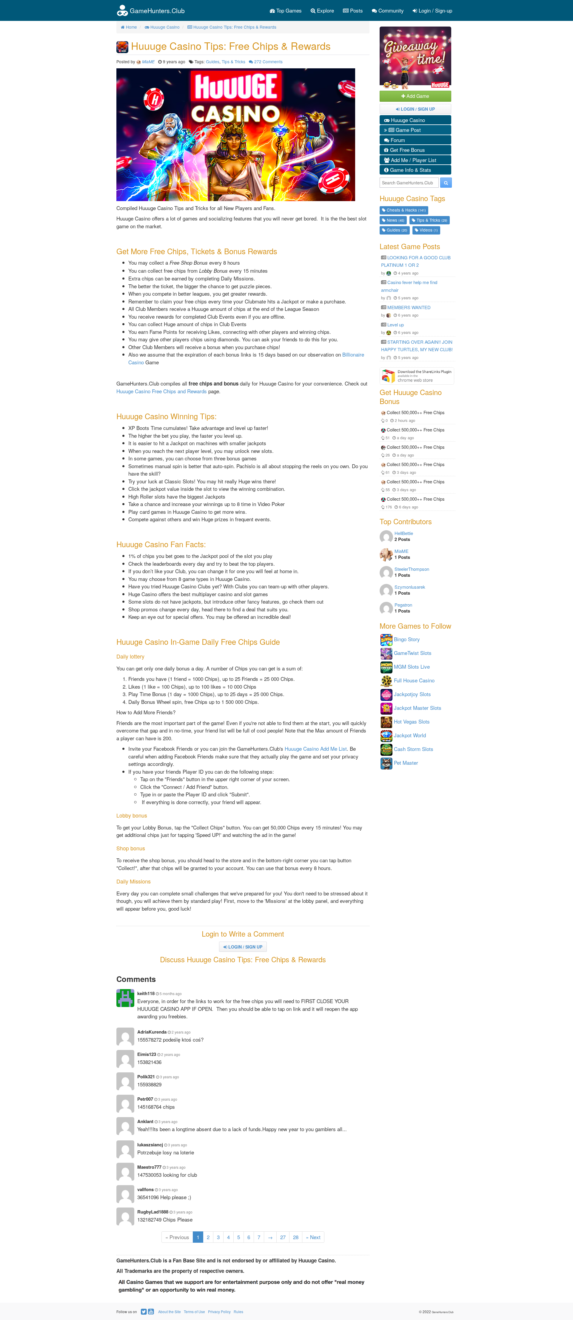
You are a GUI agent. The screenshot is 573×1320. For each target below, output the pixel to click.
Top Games (288, 10)
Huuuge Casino (407, 120)
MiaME (402, 551)
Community (390, 10)
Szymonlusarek (410, 587)
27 (283, 1237)
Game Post (407, 129)
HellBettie (404, 533)
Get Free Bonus (407, 149)
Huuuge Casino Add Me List (316, 748)
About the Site (169, 1311)
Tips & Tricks (233, 61)
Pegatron (403, 605)
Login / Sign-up (434, 10)
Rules (238, 1311)
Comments (268, 61)
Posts (356, 10)
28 (295, 1237)
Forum (397, 140)
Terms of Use (194, 1311)
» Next (313, 1237)
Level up (395, 324)
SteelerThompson (412, 569)
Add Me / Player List (412, 160)
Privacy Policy (219, 1311)
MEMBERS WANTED (409, 307)
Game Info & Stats (410, 169)
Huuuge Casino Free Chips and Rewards (161, 391)
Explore (324, 10)
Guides (212, 61)
